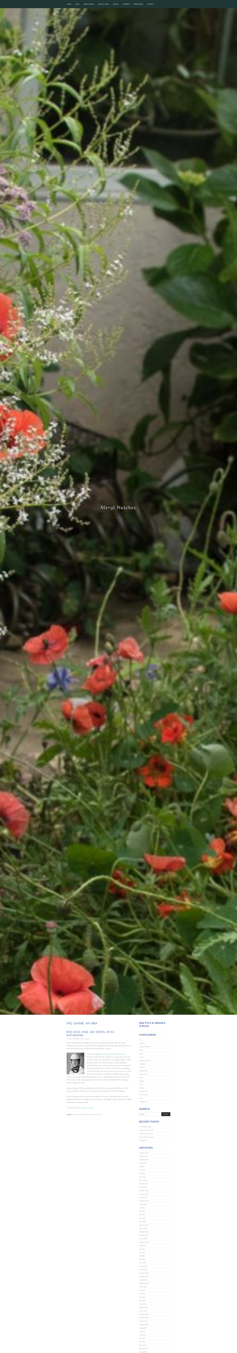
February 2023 (143, 1183)
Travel (141, 1098)
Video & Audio (103, 4)
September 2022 (144, 1201)
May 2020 (142, 1297)
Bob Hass (73, 1114)
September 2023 (144, 1159)
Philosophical (143, 1074)
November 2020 (144, 1276)
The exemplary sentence (146, 1133)
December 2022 (143, 1190)
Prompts (126, 4)
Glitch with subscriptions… (147, 1137)
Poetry (87, 1039)
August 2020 (143, 1287)
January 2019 (143, 1352)
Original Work (143, 1071)
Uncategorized (143, 1101)
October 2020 (143, 1280)
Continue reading (87, 1108)
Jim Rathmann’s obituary (112, 1054)
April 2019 (142, 1341)
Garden (141, 1057)
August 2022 (143, 1204)
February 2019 (143, 1348)
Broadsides (138, 4)
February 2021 (143, 1266)
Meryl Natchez (118, 506)
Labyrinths (142, 1064)
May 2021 (142, 1256)
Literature (142, 1067)
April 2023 (142, 1177)
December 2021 (143, 1232)
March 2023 (142, 1180)
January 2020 (143, 1311)
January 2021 (143, 1269)
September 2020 (144, 1283)
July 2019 (142, 1331)
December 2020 (143, 1273)
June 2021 (142, 1252)
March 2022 (142, 1221)
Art (140, 1040)
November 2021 (144, 1235)
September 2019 (144, 1324)
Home (69, 4)
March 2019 (142, 1345)
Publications (89, 4)
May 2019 (142, 1338)
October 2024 (143, 1156)
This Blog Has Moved (145, 1126)
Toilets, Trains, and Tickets (146, 1130)
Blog (77, 4)
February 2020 (143, 1307)
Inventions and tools (145, 1060)
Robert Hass (89, 1114)
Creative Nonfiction (145, 1047)
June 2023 (142, 1170)
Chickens (142, 1043)
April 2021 (142, 1259)
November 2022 (144, 1194)
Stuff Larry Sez (143, 1091)
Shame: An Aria (97, 1114)
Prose (141, 1084)
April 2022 (142, 1218)
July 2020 (142, 1290)
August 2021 (143, 1245)
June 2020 (142, 1293)
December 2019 (143, 1314)
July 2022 (142, 1208)
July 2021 (142, 1249)
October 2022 (143, 1197)
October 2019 (143, 1321)
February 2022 (143, 1225)
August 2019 (143, 1328)
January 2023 (143, 1187)
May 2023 (142, 1173)
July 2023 (142, 1166)
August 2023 (143, 1163)
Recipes (141, 1088)
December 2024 (143, 1153)
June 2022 (142, 1211)
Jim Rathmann (81, 1114)
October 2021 (143, 1238)
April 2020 (142, 1300)
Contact (150, 4)
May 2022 (142, 1214)
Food (140, 1053)
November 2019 (144, 1317)
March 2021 (142, 1262)
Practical (141, 1081)
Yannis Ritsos (143, 1140)
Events (116, 4)
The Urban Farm (144, 1095)
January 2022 (143, 1228)
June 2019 (142, 1335)
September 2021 (144, 1242)
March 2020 (142, 1304)
